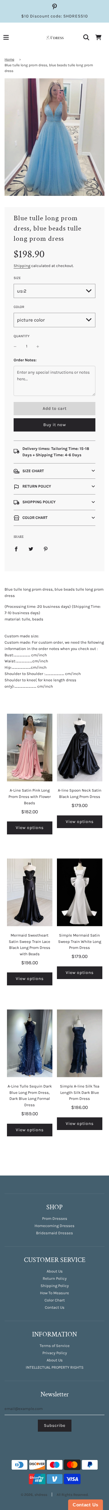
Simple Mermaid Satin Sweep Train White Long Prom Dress (79, 941)
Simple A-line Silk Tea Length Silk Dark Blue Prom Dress (79, 1092)
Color (19, 307)
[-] (15, 346)
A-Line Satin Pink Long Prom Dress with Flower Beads (29, 796)
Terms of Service (55, 1345)
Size (17, 278)
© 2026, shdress (34, 1495)
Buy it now (54, 424)
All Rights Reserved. (72, 1495)
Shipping (22, 265)
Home (9, 59)
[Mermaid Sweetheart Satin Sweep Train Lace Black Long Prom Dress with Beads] (29, 892)
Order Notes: (25, 360)
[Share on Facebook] (16, 549)
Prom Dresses (54, 1218)
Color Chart (55, 1300)
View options (30, 827)
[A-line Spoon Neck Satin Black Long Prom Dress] (79, 747)
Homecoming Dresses (54, 1225)
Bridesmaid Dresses (54, 1233)
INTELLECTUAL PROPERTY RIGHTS (55, 1367)
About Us (55, 1271)
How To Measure (54, 1293)
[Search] (86, 37)
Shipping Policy (55, 1285)
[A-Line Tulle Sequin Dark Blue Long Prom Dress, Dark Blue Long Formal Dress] (29, 1043)
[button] (54, 471)
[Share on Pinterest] (46, 549)
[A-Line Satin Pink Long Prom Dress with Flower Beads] (29, 747)
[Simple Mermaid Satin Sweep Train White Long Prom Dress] (79, 892)
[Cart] (98, 37)
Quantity (21, 336)
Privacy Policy (54, 1353)
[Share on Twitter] (31, 549)
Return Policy (55, 1278)
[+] (37, 346)
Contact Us (54, 1307)
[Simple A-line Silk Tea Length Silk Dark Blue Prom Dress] (79, 1043)
